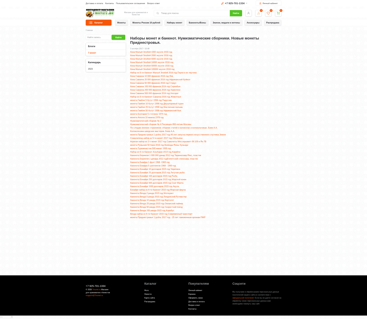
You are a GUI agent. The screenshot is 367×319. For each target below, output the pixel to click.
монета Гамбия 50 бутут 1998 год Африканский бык (155, 110)
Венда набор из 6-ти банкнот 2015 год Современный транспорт (161, 214)
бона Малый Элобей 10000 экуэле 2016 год (151, 62)
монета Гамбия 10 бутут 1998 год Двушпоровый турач (157, 103)
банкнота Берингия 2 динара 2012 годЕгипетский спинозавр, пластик (164, 158)
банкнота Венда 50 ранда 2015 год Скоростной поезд (156, 207)
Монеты (121, 22)
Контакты (109, 3)
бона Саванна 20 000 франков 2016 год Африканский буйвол (160, 79)
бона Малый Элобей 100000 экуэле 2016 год (152, 69)
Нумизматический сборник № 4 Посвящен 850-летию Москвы (160, 124)
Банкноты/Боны (197, 22)
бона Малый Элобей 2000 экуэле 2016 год (151, 55)
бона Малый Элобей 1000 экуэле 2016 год (151, 52)
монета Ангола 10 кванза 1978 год (147, 117)
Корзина (191, 294)
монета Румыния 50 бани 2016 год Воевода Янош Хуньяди (159, 145)
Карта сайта (149, 298)
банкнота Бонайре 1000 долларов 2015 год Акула (154, 186)
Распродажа (272, 22)
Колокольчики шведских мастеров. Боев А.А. (152, 131)
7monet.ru (96, 289)
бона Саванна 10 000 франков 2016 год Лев (151, 76)
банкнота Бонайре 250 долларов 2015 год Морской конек (158, 179)
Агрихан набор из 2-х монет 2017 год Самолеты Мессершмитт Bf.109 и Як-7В (168, 141)
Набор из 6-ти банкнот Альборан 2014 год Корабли (155, 152)
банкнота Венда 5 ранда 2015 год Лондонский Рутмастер (158, 196)
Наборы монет (174, 22)
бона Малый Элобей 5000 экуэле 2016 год (151, 59)
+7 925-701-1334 (234, 3)
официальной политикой (243, 298)
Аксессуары (253, 22)
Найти (236, 13)
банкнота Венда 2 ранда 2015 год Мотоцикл (151, 193)
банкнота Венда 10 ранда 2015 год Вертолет (152, 200)
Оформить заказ (195, 298)
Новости (148, 294)
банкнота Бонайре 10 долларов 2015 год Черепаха (155, 169)
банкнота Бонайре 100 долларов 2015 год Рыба (153, 176)
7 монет (92, 53)
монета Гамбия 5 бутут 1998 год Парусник (151, 100)
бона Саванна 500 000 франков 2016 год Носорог (154, 93)
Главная (89, 30)
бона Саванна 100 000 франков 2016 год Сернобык (155, 86)
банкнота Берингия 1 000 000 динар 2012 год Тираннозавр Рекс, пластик (165, 155)
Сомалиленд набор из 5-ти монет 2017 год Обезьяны (156, 138)
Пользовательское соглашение (130, 3)
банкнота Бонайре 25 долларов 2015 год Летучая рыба (157, 172)
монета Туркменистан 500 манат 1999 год (150, 148)
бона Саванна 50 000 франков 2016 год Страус (153, 83)
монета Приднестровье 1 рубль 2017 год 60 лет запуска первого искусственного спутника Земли (178, 134)
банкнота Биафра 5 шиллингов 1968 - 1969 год (153, 165)
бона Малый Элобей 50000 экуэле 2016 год (151, 65)
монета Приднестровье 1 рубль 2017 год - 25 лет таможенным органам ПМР (167, 217)
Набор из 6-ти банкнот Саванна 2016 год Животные (155, 96)
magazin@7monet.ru (94, 295)
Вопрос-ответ (153, 3)
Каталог (98, 22)
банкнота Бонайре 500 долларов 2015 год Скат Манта (156, 183)
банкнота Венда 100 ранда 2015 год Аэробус (152, 210)
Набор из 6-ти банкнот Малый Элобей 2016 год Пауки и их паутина (163, 72)
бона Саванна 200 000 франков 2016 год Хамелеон (155, 90)
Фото (146, 290)
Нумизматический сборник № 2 (145, 121)
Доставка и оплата (94, 3)
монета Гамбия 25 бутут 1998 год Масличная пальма (156, 107)
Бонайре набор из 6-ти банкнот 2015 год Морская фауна (158, 189)
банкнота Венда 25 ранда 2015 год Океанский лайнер (156, 203)
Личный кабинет (270, 3)
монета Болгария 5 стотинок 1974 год (148, 114)
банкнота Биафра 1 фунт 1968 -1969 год (150, 162)
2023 (90, 69)
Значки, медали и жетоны (226, 22)
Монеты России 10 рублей (146, 22)
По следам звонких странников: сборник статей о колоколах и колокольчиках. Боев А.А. (173, 127)
